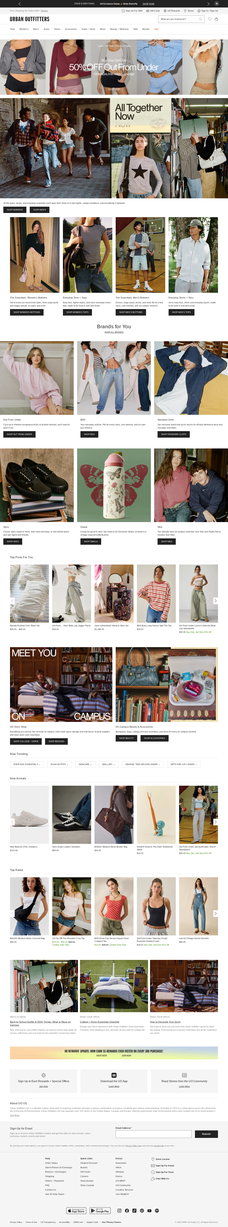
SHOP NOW (145, 4)
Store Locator (163, 1159)
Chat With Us (162, 1179)
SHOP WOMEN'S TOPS (77, 312)
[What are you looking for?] (200, 19)
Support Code (92, 1222)
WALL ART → (108, 764)
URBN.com (78, 1222)
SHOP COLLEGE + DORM (26, 741)
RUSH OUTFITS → (59, 764)
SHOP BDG (89, 434)
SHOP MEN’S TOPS (181, 312)
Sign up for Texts (165, 1172)
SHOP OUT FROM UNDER (19, 434)
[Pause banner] (216, 3)
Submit (206, 1134)
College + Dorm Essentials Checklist (99, 1022)
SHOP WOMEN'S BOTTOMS (27, 312)
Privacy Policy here (134, 1146)
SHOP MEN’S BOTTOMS (131, 312)
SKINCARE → (85, 764)
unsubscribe (159, 1146)
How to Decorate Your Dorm (165, 1022)
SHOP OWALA (91, 541)
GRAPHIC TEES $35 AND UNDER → (142, 764)
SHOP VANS (13, 541)
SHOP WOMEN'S (15, 210)
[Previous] (13, 601)
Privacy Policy (16, 1222)
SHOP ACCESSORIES (154, 738)
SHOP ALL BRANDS (114, 332)
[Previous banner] (19, 3)
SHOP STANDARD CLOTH (173, 434)
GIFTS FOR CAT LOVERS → (184, 764)
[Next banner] (208, 3)
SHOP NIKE (166, 541)
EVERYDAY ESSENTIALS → (27, 764)
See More (15, 1115)
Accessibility (64, 1222)
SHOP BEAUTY (126, 738)
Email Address (123, 1128)
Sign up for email (165, 1166)
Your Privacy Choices (111, 1222)
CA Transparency (48, 1222)
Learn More (114, 1086)
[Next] (215, 601)
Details (44, 11)
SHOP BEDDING (56, 741)
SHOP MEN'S (39, 210)
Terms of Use (31, 1222)
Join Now (43, 1086)
